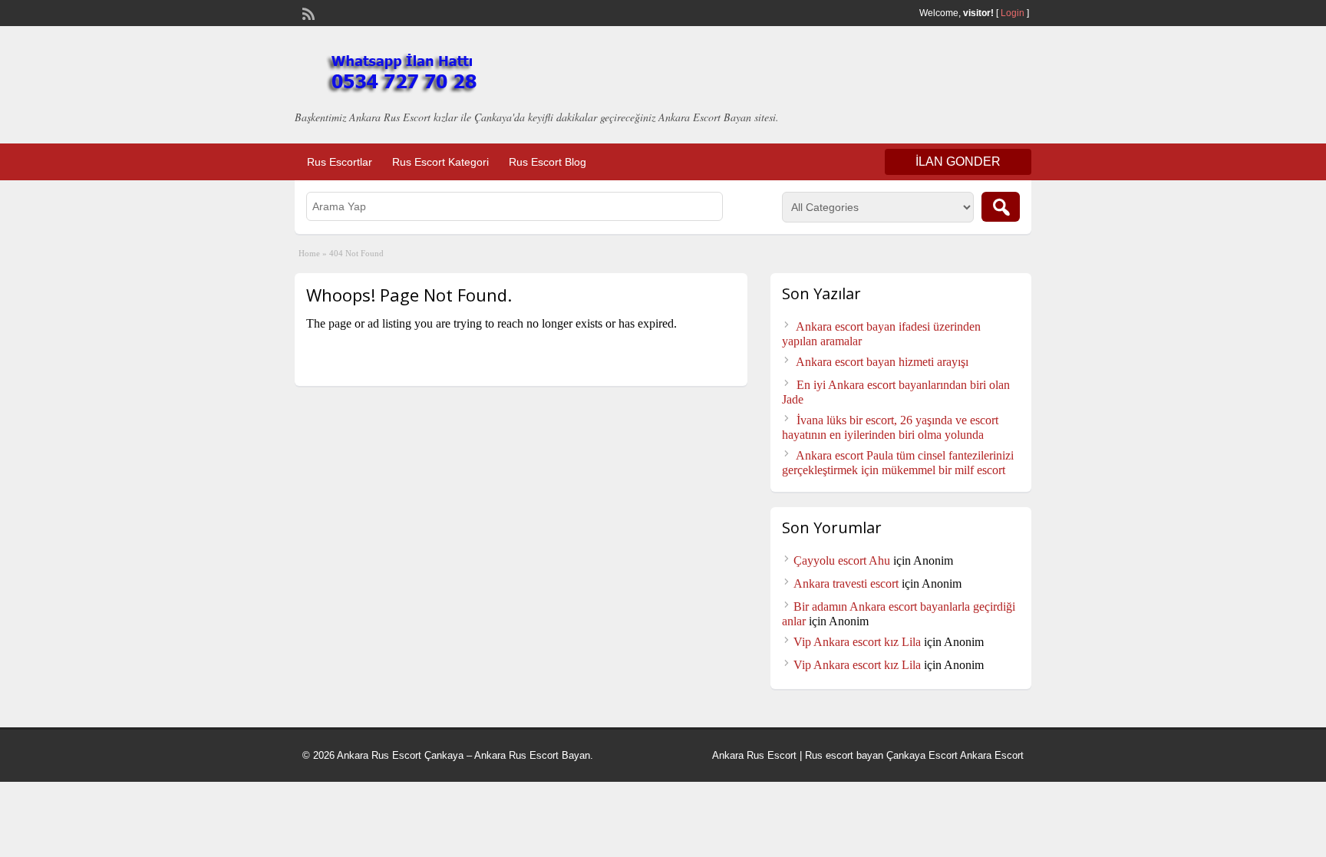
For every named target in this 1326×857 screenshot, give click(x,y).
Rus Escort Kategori (440, 162)
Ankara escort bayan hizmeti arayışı (882, 361)
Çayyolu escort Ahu (841, 560)
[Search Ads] (1000, 207)
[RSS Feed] (307, 12)
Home (309, 253)
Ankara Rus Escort (754, 755)
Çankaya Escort (922, 755)
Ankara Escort (992, 755)
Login (1012, 13)
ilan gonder (958, 161)
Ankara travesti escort (846, 583)
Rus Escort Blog (547, 162)
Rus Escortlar (339, 162)
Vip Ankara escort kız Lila (857, 641)
